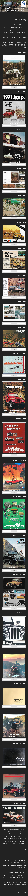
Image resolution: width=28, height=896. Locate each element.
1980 (19, 45)
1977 (5, 44)
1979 (22, 45)
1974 (13, 44)
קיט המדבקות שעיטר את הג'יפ (17, 838)
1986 (25, 47)
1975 (11, 44)
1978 (25, 45)
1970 (25, 44)
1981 (16, 45)
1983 (10, 45)
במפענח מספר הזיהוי (21, 834)
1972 (19, 44)
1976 (8, 44)
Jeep (25, 35)
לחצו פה (13, 849)
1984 (7, 45)
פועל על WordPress (22, 892)
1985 (4, 45)
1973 (16, 44)
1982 (13, 45)
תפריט (13, 14)
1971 (22, 44)
